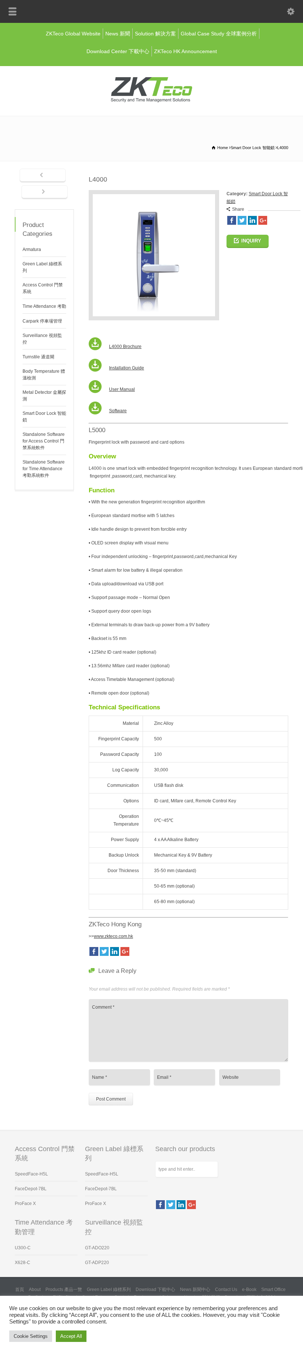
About (35, 1289)
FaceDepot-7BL (31, 1188)
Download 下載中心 (155, 1289)
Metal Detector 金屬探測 (44, 396)
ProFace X (25, 1203)
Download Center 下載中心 (117, 51)
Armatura (32, 249)
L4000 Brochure (125, 346)
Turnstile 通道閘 (38, 356)
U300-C (23, 1247)
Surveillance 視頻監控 (42, 339)
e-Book (249, 1289)
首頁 (19, 1289)
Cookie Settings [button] (31, 1336)
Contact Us (226, 1289)
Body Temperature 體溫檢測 (44, 375)
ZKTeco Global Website (73, 34)
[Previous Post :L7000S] (43, 176)
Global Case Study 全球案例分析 (219, 34)
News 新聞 (117, 34)
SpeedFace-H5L (31, 1174)
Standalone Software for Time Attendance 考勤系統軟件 (44, 468)
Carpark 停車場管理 (42, 321)
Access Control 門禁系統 (43, 288)
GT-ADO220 (97, 1247)
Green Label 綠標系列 (42, 267)
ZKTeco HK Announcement (185, 51)
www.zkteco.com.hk (113, 936)
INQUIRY (251, 241)
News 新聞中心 (195, 1289)
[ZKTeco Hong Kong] (151, 100)
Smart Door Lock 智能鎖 (44, 417)
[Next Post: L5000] (44, 192)
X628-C (22, 1262)
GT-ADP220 (97, 1262)
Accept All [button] (71, 1336)
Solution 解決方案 (155, 34)
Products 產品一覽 (63, 1289)
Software (118, 410)
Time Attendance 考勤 (44, 306)
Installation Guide (126, 368)
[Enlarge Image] (154, 194)
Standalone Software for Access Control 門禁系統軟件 (44, 441)
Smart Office (273, 1289)
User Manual (122, 389)
